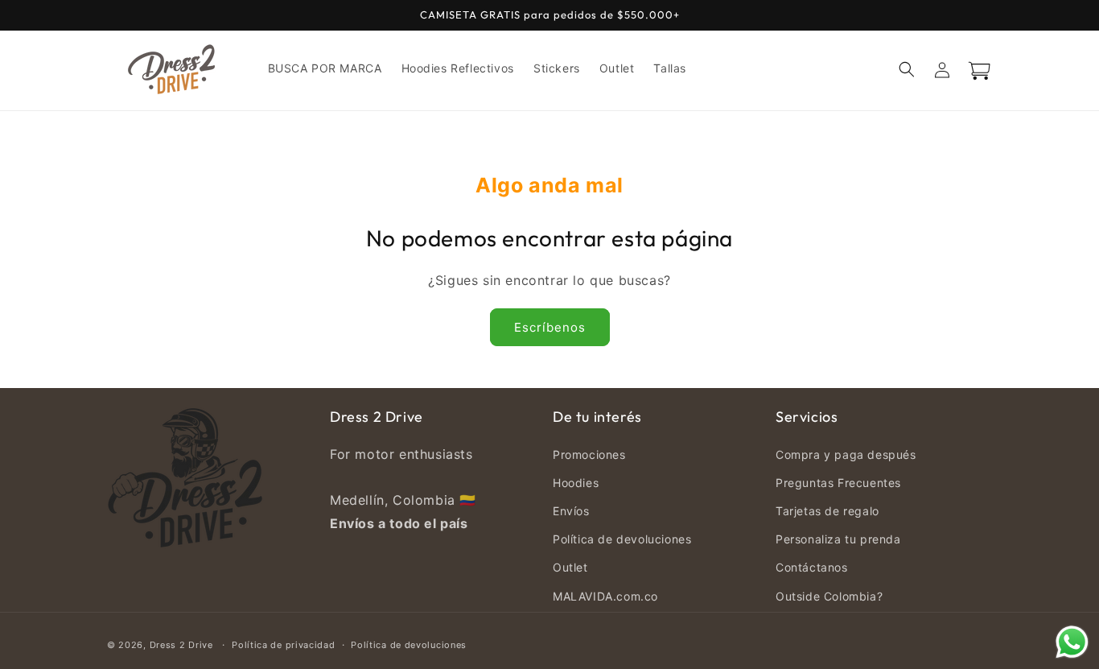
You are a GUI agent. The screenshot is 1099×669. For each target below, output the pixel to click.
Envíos (571, 511)
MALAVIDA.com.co (605, 596)
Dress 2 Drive (181, 644)
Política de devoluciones (622, 539)
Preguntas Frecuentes (838, 482)
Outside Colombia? (829, 596)
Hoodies (576, 482)
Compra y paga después (846, 454)
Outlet (570, 567)
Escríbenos (550, 327)
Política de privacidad (283, 644)
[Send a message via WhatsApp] (1072, 642)
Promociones (589, 454)
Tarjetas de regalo (827, 511)
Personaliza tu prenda (838, 539)
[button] (906, 69)
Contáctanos (812, 567)
